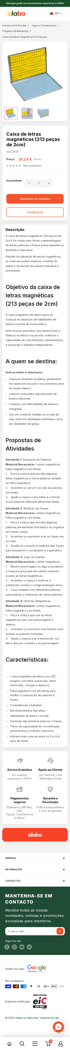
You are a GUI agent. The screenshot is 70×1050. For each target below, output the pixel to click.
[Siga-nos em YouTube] (21, 947)
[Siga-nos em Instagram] (14, 947)
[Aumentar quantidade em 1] (49, 183)
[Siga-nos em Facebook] (7, 947)
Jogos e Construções (43, 25)
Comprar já (35, 212)
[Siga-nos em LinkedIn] (29, 947)
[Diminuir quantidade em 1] (29, 183)
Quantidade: (14, 180)
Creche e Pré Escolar (14, 25)
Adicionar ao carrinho (35, 198)
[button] (58, 1027)
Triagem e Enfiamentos (15, 31)
